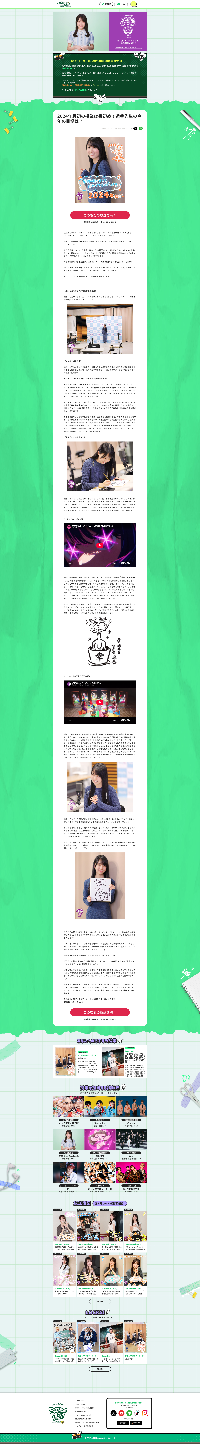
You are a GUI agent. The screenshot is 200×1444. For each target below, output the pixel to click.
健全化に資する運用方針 (83, 1419)
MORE (100, 1301)
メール (103, 833)
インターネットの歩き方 (83, 1415)
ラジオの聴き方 (80, 1404)
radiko (96, 946)
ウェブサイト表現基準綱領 (84, 1426)
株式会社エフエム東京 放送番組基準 (87, 1422)
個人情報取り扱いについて (84, 1411)
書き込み (94, 833)
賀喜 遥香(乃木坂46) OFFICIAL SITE (128, 47)
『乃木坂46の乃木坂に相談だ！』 (86, 961)
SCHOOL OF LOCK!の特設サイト (115, 819)
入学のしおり (79, 1401)
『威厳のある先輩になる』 (106, 417)
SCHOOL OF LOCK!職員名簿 (84, 1408)
